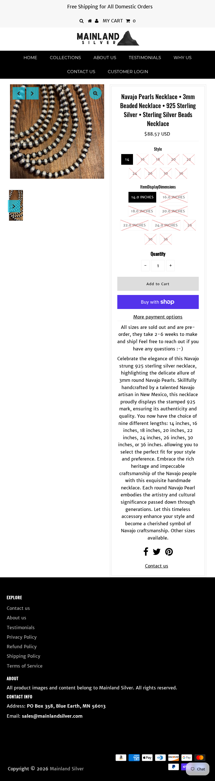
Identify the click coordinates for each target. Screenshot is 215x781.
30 (165, 173)
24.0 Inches (166, 225)
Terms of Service (25, 666)
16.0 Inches (174, 197)
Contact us (81, 71)
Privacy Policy (22, 637)
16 (143, 159)
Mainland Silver (67, 768)
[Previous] (19, 93)
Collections (65, 57)
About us (105, 57)
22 (188, 159)
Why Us (182, 57)
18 (158, 159)
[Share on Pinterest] (169, 553)
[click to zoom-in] (95, 93)
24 (134, 173)
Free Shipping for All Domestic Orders (110, 7)
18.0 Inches (142, 211)
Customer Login (128, 71)
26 (150, 173)
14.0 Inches (142, 197)
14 (127, 159)
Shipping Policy (23, 656)
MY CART (119, 21)
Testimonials (145, 57)
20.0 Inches (173, 211)
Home (30, 57)
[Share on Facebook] (145, 553)
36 (181, 173)
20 (173, 159)
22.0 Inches (134, 225)
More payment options (158, 317)
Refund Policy (22, 646)
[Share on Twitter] (157, 553)
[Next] (32, 93)
